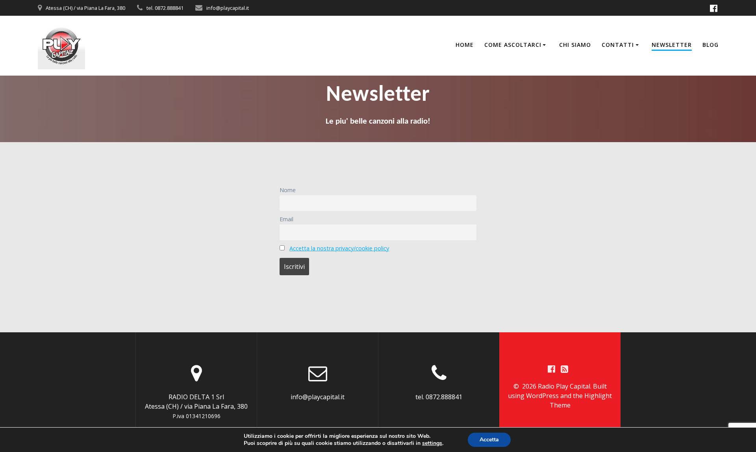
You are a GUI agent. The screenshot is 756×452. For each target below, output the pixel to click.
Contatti (618, 44)
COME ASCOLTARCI (512, 44)
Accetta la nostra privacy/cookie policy (339, 248)
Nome (288, 190)
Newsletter (672, 44)
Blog (710, 44)
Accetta (489, 439)
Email (286, 219)
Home (465, 44)
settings (432, 443)
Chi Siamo (575, 44)
